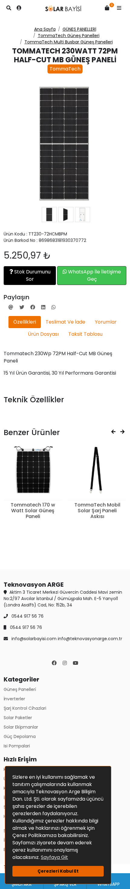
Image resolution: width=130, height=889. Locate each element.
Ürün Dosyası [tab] (43, 334)
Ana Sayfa (45, 29)
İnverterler (14, 699)
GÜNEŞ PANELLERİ (79, 29)
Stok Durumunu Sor (31, 275)
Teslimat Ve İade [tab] (65, 321)
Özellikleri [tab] (24, 321)
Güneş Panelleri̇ (20, 689)
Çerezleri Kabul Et (58, 871)
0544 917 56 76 (27, 616)
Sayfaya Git (54, 857)
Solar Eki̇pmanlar (21, 727)
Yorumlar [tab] (106, 321)
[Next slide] (122, 432)
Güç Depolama (20, 736)
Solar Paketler (18, 718)
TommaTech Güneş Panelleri (68, 36)
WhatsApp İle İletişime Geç (94, 275)
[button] (119, 8)
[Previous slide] (113, 432)
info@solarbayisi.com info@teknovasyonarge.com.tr (66, 639)
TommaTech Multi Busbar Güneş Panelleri (68, 42)
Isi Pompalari (17, 746)
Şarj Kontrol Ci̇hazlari (25, 708)
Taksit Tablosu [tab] (85, 334)
